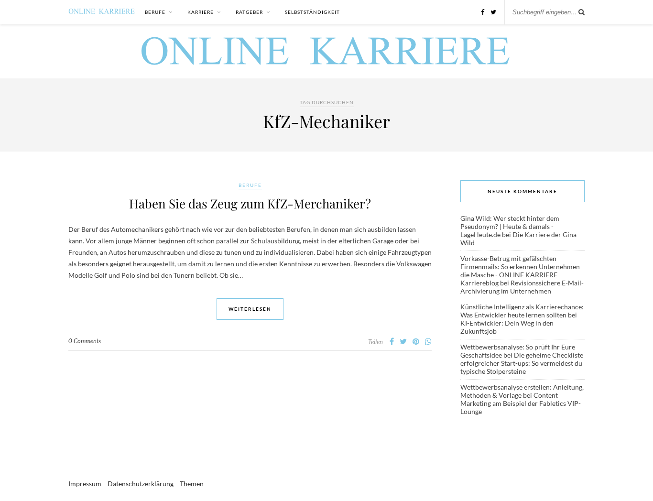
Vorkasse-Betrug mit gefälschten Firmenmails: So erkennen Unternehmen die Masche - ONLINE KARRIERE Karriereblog (520, 270)
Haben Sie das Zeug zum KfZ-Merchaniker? (250, 203)
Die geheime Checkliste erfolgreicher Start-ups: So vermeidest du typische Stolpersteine (521, 363)
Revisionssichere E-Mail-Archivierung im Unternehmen (522, 287)
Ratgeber (249, 12)
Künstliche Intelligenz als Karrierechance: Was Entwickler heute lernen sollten (522, 311)
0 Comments (84, 341)
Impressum (84, 483)
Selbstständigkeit (312, 12)
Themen (192, 483)
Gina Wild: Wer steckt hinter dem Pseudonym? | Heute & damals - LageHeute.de (509, 226)
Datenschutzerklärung (141, 483)
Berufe (155, 12)
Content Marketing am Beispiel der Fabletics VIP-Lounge (520, 403)
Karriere (200, 12)
